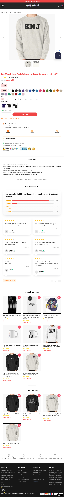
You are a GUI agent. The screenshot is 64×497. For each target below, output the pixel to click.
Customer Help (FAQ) (38, 479)
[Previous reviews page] (51, 281)
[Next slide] (60, 37)
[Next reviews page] (59, 281)
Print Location (4, 101)
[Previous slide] (3, 37)
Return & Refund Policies (39, 474)
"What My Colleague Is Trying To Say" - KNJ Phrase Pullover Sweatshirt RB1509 (51, 415)
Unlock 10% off (3, 490)
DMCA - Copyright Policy (23, 477)
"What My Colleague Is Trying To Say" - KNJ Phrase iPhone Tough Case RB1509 (32, 317)
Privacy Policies (21, 474)
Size (2, 96)
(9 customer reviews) (13, 77)
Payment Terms (37, 472)
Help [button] (61, 495)
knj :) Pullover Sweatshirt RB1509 (11, 413)
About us (20, 470)
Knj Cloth (8, 12)
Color (2, 88)
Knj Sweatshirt (17, 12)
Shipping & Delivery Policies (39, 470)
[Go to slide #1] (28, 64)
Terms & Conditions (22, 472)
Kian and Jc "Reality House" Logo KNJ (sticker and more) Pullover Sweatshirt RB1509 (11, 375)
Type (2, 83)
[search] (59, 6)
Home (3, 12)
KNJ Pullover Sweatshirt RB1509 (11, 443)
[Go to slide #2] (36, 64)
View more (32, 384)
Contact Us (36, 477)
